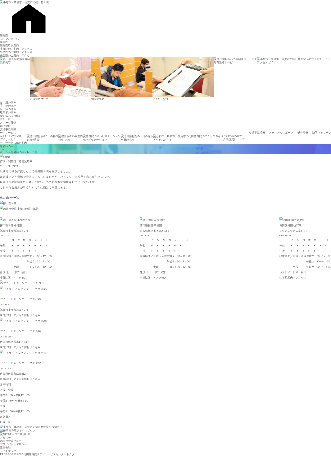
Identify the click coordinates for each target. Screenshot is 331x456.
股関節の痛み (8, 112)
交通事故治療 (8, 129)
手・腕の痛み (8, 105)
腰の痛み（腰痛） (10, 115)
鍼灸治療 (5, 125)
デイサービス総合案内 (13, 142)
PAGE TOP (6, 454)
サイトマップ (8, 451)
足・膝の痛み (8, 109)
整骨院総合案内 (9, 45)
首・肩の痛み (8, 102)
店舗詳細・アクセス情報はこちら (20, 315)
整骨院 (4, 35)
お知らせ (5, 437)
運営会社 (5, 447)
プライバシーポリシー (13, 444)
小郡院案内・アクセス (13, 277)
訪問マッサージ (321, 132)
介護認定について (234, 139)
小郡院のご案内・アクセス (16, 48)
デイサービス (8, 132)
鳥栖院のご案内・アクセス (16, 52)
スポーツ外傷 (8, 122)
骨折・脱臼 (6, 119)
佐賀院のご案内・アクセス (16, 55)
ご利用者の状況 (232, 136)
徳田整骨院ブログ (10, 440)
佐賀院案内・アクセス (292, 277)
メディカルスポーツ (281, 132)
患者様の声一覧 (9, 197)
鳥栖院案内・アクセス (153, 277)
